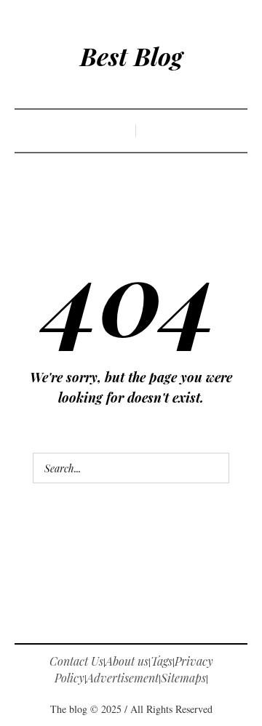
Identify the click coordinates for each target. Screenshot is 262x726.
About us (127, 661)
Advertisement (123, 677)
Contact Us (76, 661)
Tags (161, 661)
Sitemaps (183, 677)
